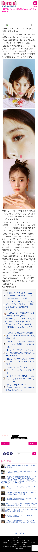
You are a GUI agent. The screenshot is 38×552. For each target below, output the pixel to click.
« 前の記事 (5, 443)
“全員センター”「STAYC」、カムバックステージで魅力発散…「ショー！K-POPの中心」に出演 (19, 295)
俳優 (14, 540)
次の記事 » (32, 443)
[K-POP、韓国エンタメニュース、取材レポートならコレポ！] (9, 3)
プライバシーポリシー (15, 542)
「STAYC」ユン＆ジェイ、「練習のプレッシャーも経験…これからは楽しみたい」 (20, 344)
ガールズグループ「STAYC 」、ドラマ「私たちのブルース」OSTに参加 (20, 370)
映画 (24, 540)
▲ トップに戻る (19, 533)
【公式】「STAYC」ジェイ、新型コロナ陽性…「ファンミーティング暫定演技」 (20, 361)
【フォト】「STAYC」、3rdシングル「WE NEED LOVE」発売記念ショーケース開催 (20, 353)
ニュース (14, 538)
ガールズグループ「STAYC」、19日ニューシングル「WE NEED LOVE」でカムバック (20, 379)
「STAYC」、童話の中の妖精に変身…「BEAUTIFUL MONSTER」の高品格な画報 (20, 335)
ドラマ (18, 540)
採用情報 (33, 542)
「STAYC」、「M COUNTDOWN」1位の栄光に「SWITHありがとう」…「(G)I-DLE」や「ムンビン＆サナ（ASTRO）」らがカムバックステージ (19, 324)
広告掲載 (15, 544)
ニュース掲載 (22, 544)
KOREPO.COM (6, 538)
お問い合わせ (25, 542)
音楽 (28, 540)
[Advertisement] (19, 18)
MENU (35, 6)
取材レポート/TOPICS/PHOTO (25, 538)
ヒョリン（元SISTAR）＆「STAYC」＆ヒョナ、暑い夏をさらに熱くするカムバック (20, 387)
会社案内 (5, 542)
